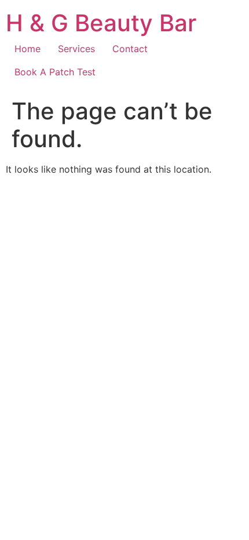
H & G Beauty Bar (101, 23)
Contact (130, 48)
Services (76, 48)
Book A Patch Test (55, 72)
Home (27, 48)
